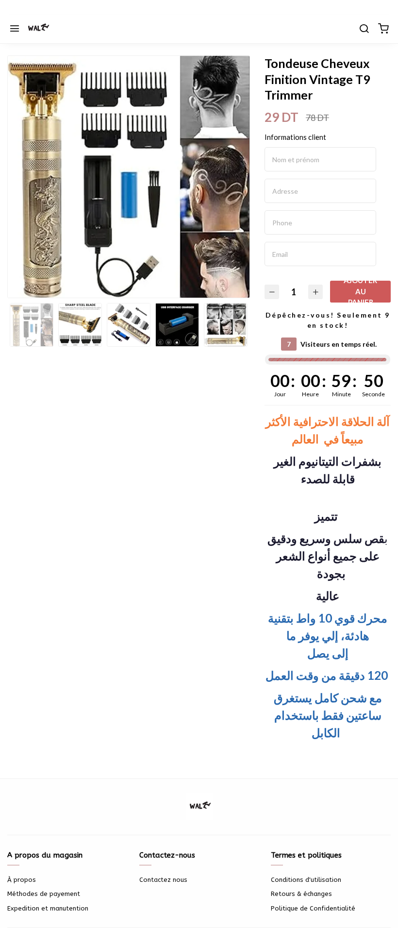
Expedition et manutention (47, 908)
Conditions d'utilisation (306, 879)
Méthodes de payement (43, 893)
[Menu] (14, 29)
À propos (21, 879)
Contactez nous (163, 879)
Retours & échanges (301, 893)
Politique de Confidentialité (313, 908)
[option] (128, 180)
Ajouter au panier (360, 292)
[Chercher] (364, 29)
